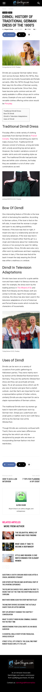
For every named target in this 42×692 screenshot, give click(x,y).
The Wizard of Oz (24, 288)
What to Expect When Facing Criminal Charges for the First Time (19, 620)
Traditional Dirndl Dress (12, 111)
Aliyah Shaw (8, 29)
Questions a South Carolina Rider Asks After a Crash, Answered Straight (20, 576)
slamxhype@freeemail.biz (25, 682)
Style (10, 12)
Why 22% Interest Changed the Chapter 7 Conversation (17, 613)
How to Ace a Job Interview (9, 480)
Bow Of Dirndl (9, 113)
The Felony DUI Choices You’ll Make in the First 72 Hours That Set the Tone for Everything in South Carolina (20, 592)
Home (4, 9)
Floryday (8, 103)
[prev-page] (3, 566)
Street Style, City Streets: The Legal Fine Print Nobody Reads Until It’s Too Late (19, 642)
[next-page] (7, 566)
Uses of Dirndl (9, 119)
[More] (29, 34)
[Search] (38, 3)
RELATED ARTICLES (11, 522)
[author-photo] (21, 502)
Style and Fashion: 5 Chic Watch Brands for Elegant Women (27, 558)
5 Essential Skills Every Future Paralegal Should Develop (18, 635)
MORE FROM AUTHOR (14, 526)
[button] (4, 3)
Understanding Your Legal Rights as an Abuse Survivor (19, 628)
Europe (11, 9)
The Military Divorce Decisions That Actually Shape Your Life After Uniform (19, 606)
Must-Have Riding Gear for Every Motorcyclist (19, 600)
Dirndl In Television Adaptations (15, 116)
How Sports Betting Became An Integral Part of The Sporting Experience (20, 583)
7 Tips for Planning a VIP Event (31, 480)
